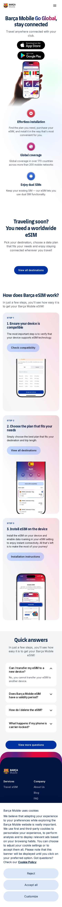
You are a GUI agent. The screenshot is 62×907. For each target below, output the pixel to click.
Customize (31, 896)
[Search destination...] (31, 67)
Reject (31, 873)
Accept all (31, 885)
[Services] (55, 5)
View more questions (31, 744)
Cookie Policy (27, 862)
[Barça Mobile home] (9, 5)
